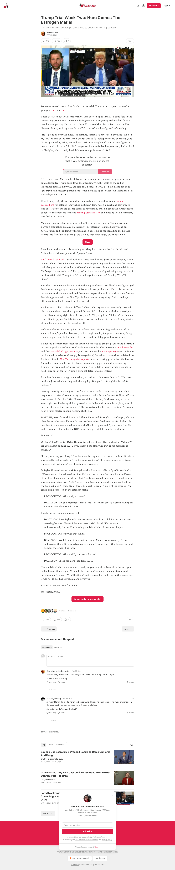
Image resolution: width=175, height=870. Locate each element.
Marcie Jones (52, 32)
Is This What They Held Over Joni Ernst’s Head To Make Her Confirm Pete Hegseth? (75, 774)
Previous (51, 629)
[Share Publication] (143, 5)
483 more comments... (50, 732)
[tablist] (52, 647)
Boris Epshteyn (109, 351)
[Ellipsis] (133, 671)
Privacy (92, 852)
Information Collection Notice (86, 839)
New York (65, 359)
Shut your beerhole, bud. (52, 759)
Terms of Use (100, 837)
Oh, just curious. (48, 779)
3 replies (52, 720)
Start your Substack (81, 858)
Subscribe (154, 5)
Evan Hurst (56, 762)
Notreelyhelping (54, 698)
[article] (87, 758)
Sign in (167, 5)
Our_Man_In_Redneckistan (58, 671)
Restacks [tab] (57, 647)
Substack (75, 864)
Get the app (100, 858)
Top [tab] (43, 745)
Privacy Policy (107, 839)
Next (126, 629)
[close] (112, 795)
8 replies (52, 690)
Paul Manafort (126, 347)
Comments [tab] (47, 647)
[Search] (137, 5)
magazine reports (79, 359)
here (54, 110)
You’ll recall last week (53, 259)
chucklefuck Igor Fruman (64, 351)
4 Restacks (72, 611)
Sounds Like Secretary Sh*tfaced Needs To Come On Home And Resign (75, 753)
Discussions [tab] (60, 745)
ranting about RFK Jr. (88, 213)
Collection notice (111, 852)
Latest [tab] (50, 745)
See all (46, 813)
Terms (99, 852)
